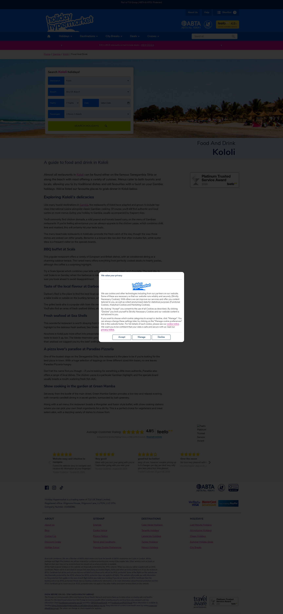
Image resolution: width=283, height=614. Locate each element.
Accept (121, 337)
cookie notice (173, 324)
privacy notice (107, 329)
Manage (141, 337)
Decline (161, 337)
